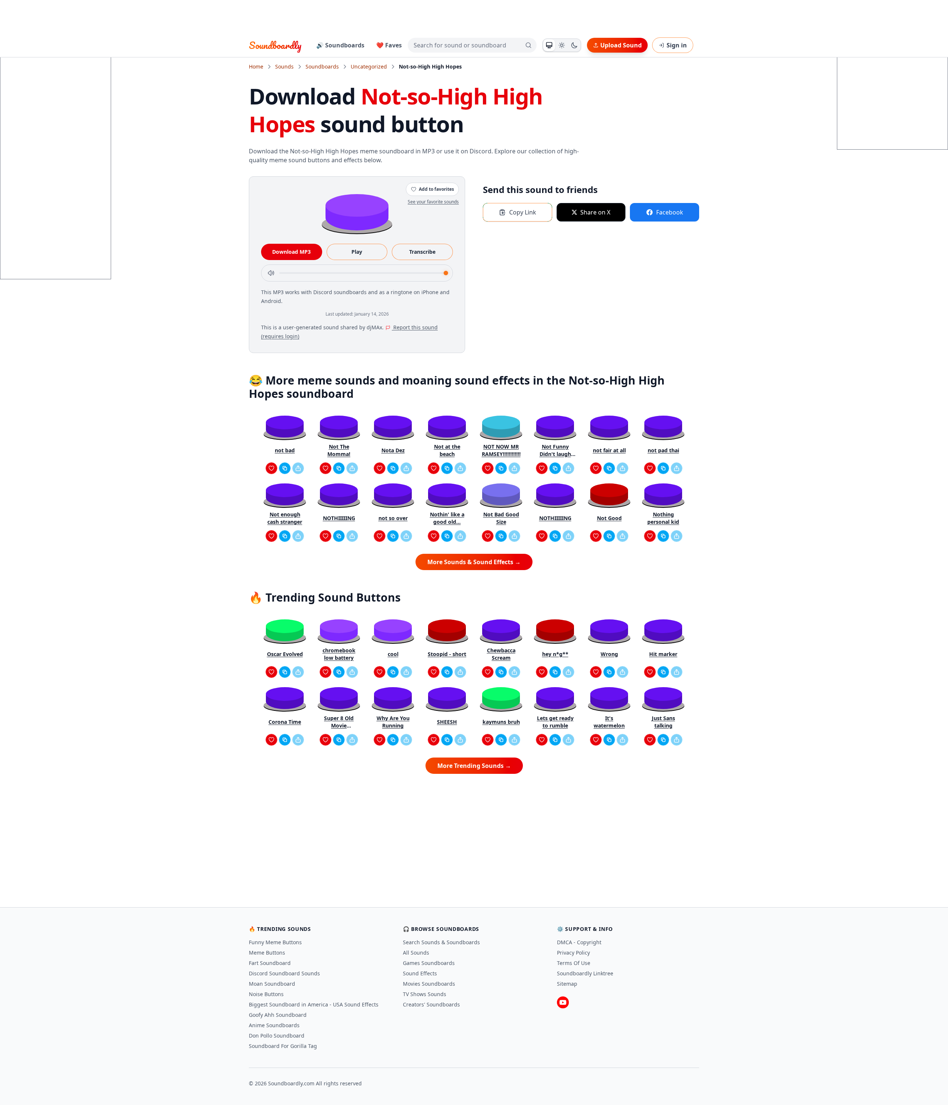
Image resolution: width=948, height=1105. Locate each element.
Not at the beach (447, 450)
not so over (393, 518)
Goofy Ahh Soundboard (278, 1014)
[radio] (549, 45)
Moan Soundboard (272, 983)
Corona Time (284, 721)
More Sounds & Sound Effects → (474, 562)
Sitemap (567, 983)
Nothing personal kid (663, 518)
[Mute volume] (271, 273)
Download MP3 (291, 251)
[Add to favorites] (271, 468)
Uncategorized (369, 66)
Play (356, 251)
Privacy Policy (573, 952)
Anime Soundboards (274, 1025)
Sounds (284, 66)
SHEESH (447, 721)
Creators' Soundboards (431, 1004)
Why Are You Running (393, 722)
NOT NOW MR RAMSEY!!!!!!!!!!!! (501, 450)
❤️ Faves (389, 45)
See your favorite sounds (433, 202)
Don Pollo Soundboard (276, 1035)
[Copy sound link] (285, 468)
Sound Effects (420, 973)
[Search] (528, 45)
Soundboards (322, 66)
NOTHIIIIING (339, 518)
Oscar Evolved (285, 654)
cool (393, 654)
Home (256, 66)
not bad (285, 450)
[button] (357, 212)
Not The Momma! (338, 450)
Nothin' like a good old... (447, 518)
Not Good (609, 518)
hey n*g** (555, 654)
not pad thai (663, 450)
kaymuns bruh (501, 721)
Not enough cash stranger (284, 518)
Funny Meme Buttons (275, 942)
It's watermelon (609, 722)
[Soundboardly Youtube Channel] (563, 1002)
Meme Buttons (267, 952)
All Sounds (416, 952)
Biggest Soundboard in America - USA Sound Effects (313, 1004)
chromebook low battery (339, 654)
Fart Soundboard (270, 962)
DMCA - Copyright (579, 942)
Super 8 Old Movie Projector (339, 722)
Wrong (609, 654)
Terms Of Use (573, 962)
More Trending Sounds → (474, 766)
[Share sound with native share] (298, 468)
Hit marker (663, 654)
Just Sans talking (663, 722)
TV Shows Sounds (424, 994)
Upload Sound (621, 45)
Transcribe (422, 251)
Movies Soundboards (429, 983)
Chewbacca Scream (501, 654)
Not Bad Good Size (501, 518)
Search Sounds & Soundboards (441, 942)
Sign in (677, 45)
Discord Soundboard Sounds (284, 973)
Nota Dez (393, 450)
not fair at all (609, 450)
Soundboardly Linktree (585, 973)
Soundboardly (275, 45)
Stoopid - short (447, 654)
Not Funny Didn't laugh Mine (555, 450)
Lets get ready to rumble (555, 722)
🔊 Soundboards (340, 45)
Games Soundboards (429, 962)
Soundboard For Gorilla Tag (283, 1045)
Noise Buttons (266, 994)
